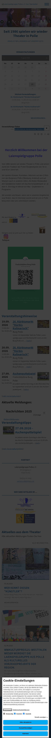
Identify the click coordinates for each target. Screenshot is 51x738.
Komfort (19, 714)
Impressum (7, 710)
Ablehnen (25, 733)
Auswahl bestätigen (25, 728)
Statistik (28, 714)
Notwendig (9, 714)
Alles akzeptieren (25, 722)
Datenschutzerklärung (21, 710)
